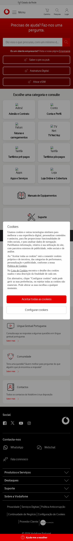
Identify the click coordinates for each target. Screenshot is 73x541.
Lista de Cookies (19, 270)
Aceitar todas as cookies (36, 299)
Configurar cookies (36, 310)
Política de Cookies (17, 266)
